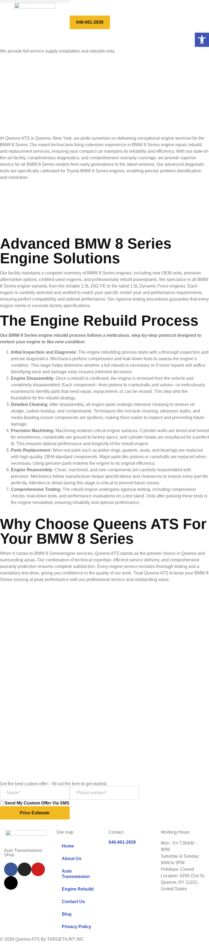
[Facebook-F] (11, 869)
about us (71, 858)
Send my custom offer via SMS (37, 803)
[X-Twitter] (11, 883)
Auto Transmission (76, 874)
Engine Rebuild (78, 889)
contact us (73, 901)
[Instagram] (24, 869)
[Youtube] (38, 869)
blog (67, 914)
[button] (35, 1)
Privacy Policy (76, 926)
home (68, 846)
